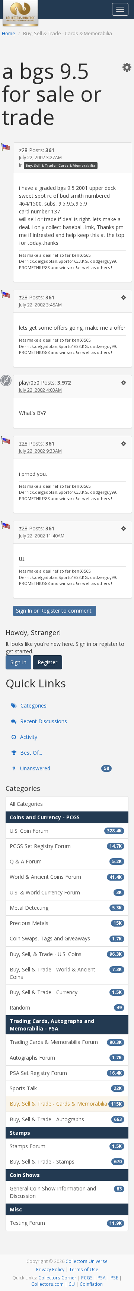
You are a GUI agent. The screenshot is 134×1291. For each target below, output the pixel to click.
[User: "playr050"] (6, 380)
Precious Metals (66, 923)
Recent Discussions (43, 721)
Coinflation (91, 1284)
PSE (114, 1278)
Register (50, 610)
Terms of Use (83, 1269)
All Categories (26, 803)
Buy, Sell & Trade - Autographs (66, 1119)
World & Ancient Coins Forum (66, 876)
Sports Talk (66, 1088)
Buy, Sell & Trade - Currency (66, 992)
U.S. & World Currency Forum (66, 892)
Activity (28, 736)
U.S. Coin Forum (66, 830)
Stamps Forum (66, 1146)
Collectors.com (47, 1284)
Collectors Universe (87, 1261)
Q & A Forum (66, 861)
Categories (33, 705)
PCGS (87, 1278)
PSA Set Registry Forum (66, 1072)
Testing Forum (66, 1222)
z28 (23, 150)
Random (66, 1007)
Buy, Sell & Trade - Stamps (66, 1161)
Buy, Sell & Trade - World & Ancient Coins (66, 973)
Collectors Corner (57, 1278)
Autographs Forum (66, 1057)
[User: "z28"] (6, 146)
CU (71, 1284)
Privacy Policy (50, 1269)
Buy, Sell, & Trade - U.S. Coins (66, 954)
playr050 (29, 382)
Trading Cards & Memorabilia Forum (66, 1041)
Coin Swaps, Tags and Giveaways (66, 938)
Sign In (24, 610)
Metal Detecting (66, 907)
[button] (127, 67)
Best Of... (30, 752)
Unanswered (64, 768)
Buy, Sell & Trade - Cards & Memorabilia (60, 165)
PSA (102, 1278)
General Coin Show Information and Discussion (66, 1192)
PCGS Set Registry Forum (66, 846)
